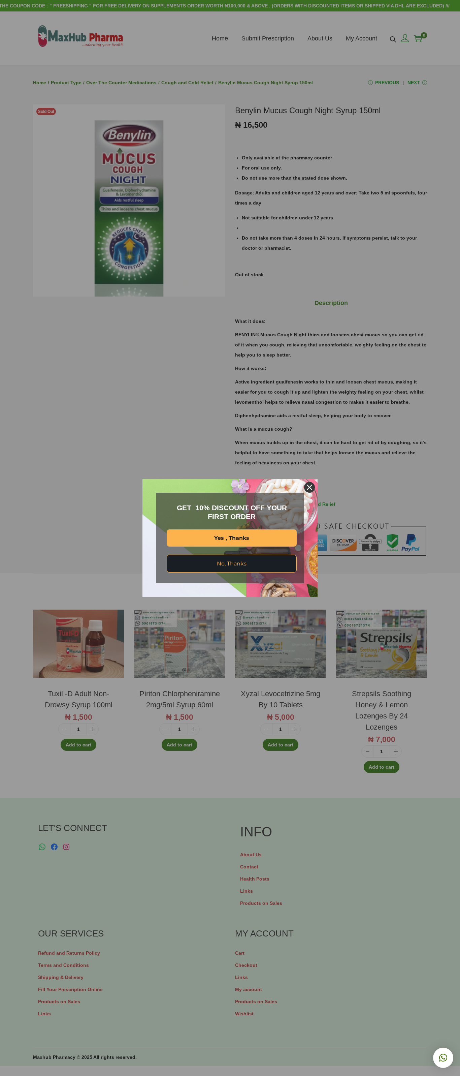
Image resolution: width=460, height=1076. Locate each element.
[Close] (309, 487)
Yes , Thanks (231, 538)
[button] (443, 1058)
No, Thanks (232, 563)
